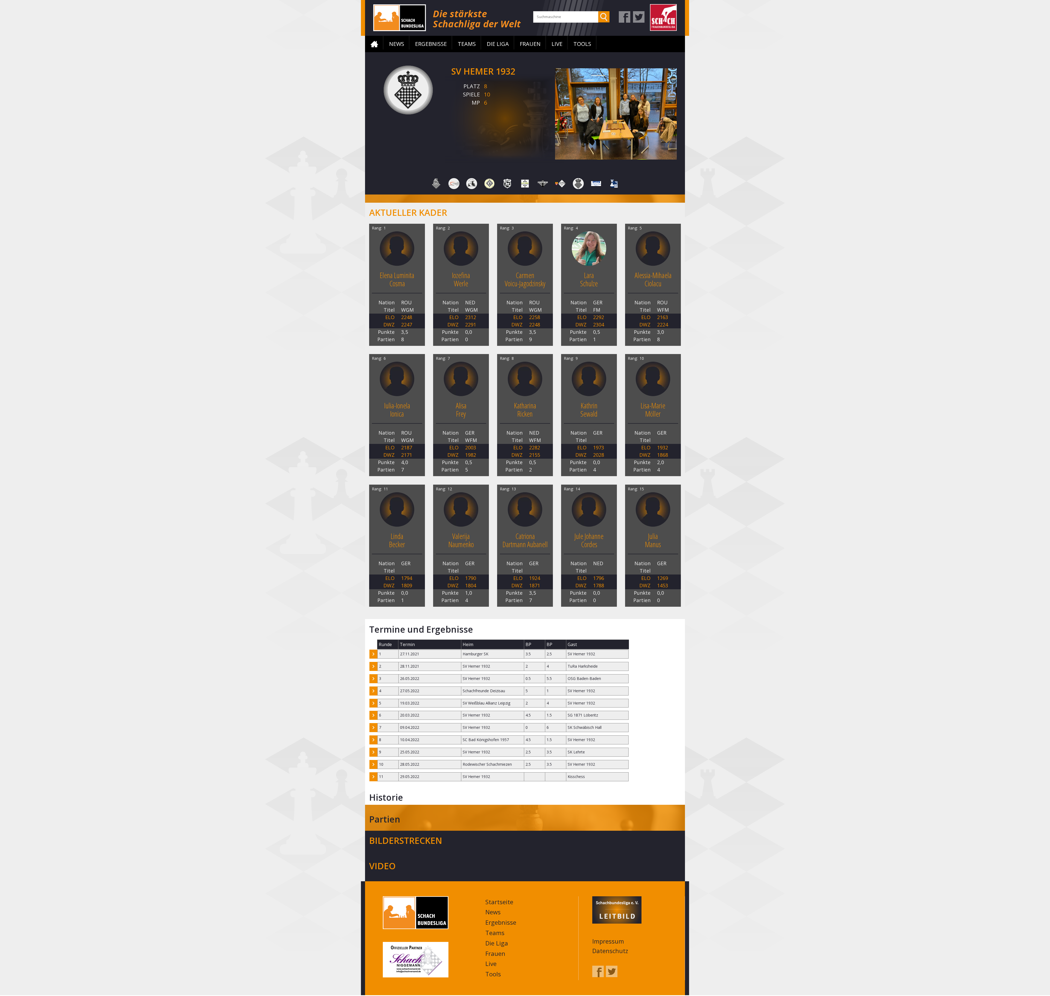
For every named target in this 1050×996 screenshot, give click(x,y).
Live (557, 44)
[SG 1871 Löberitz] (525, 183)
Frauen (530, 44)
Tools (582, 44)
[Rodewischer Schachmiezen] (471, 183)
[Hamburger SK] (436, 183)
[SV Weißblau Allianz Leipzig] (596, 183)
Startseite (374, 44)
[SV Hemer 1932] (578, 183)
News (396, 44)
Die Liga (498, 44)
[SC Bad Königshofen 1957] (489, 183)
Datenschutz (610, 951)
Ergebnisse (431, 44)
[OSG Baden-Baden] (453, 183)
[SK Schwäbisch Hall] (560, 183)
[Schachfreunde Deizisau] (507, 183)
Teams (467, 44)
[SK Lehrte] (542, 183)
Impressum (608, 942)
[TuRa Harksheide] (613, 183)
